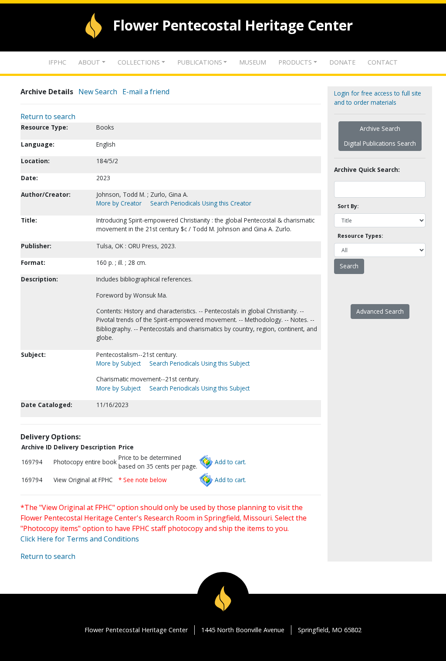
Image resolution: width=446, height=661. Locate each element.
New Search (97, 91)
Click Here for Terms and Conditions (79, 539)
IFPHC (57, 62)
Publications (199, 62)
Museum (252, 62)
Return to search (47, 116)
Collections (139, 62)
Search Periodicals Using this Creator (200, 203)
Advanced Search (380, 311)
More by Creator (119, 203)
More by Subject (118, 363)
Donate (342, 62)
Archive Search (380, 128)
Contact (383, 62)
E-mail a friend (145, 91)
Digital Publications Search (380, 143)
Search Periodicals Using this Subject (199, 363)
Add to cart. (230, 462)
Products (295, 62)
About (89, 62)
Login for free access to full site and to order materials (377, 97)
